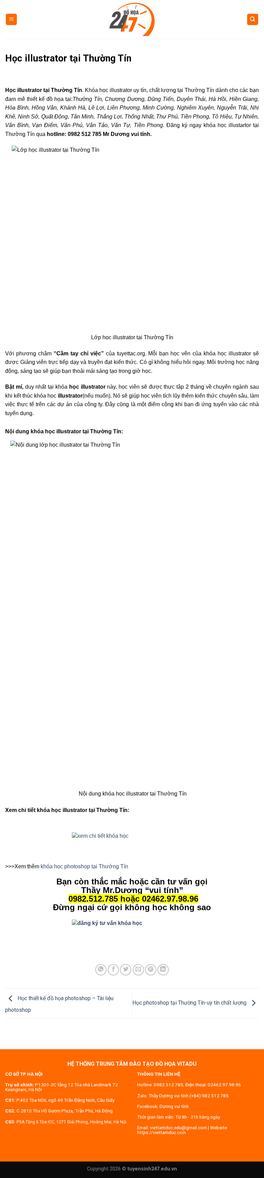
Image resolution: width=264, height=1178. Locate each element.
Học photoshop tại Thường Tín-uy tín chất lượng (190, 1002)
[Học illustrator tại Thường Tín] (132, 845)
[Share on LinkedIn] (163, 969)
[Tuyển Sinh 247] (132, 19)
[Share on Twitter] (125, 969)
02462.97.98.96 (224, 1084)
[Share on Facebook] (113, 969)
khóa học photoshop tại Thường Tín (84, 866)
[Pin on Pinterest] (150, 969)
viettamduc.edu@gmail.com (178, 1127)
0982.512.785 (168, 1084)
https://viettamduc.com (161, 1132)
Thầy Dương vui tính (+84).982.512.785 (188, 1095)
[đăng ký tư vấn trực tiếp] (132, 923)
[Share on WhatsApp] (101, 969)
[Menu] (11, 19)
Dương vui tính (174, 1106)
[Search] (252, 19)
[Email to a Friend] (138, 969)
